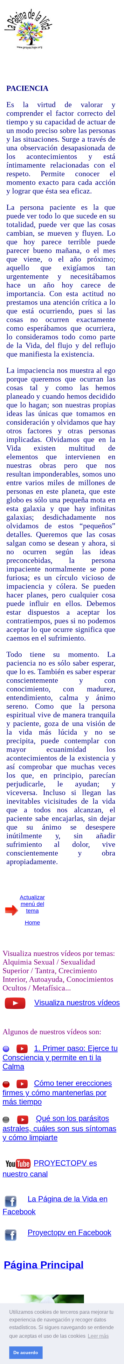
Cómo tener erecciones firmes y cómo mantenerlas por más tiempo (57, 1092)
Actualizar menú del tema (32, 904)
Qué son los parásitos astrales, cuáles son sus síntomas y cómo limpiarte (59, 1128)
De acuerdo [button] (25, 1352)
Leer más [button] (98, 1336)
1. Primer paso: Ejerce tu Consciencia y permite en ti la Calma (60, 1057)
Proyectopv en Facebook (69, 1232)
